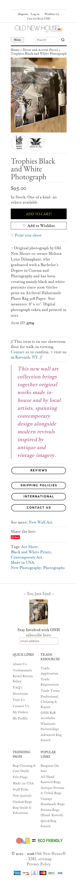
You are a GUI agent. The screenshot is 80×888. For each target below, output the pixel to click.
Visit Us (19, 700)
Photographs (54, 567)
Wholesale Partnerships (50, 726)
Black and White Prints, (31, 552)
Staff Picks (20, 789)
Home (15, 50)
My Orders (20, 712)
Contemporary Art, (27, 557)
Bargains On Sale (50, 768)
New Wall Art (40, 522)
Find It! (42, 40)
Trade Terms (50, 691)
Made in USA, (23, 562)
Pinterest (38, 5)
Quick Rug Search (48, 823)
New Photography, (26, 567)
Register (23, 14)
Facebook (31, 5)
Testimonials (22, 670)
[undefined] (39, 95)
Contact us (20, 352)
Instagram (45, 5)
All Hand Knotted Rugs (51, 779)
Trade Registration (50, 681)
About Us (20, 664)
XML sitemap (40, 858)
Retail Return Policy (23, 678)
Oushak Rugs (22, 802)
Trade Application (49, 670)
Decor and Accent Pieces (40, 50)
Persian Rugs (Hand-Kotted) (52, 812)
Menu (17, 39)
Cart (38, 18)
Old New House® (50, 853)
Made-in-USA (23, 783)
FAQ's (17, 687)
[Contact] (39, 508)
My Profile (20, 718)
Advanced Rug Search (51, 737)
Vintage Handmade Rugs (53, 801)
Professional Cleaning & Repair (49, 702)
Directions (20, 694)
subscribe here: (39, 635)
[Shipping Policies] (39, 486)
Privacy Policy (39, 864)
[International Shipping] (39, 497)
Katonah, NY (26, 357)
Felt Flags (20, 777)
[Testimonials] (39, 474)
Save (17, 537)
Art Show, (30, 546)
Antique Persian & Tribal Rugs (52, 790)
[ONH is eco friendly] (38, 844)
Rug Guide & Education (22, 810)
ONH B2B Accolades (48, 715)
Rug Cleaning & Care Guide (24, 768)
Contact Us (21, 706)
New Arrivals (22, 796)
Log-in (35, 14)
